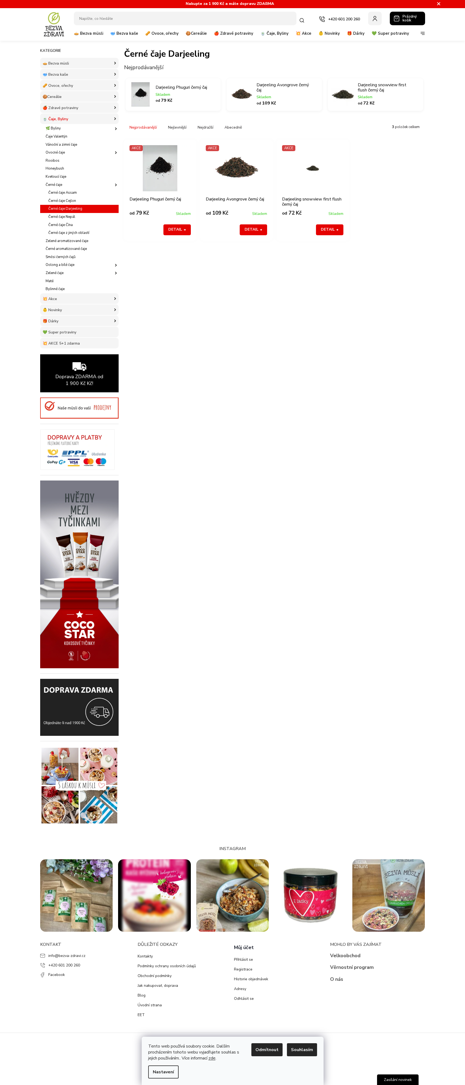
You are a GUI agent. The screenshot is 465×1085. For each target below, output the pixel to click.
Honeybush (55, 168)
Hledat (303, 20)
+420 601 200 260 (64, 965)
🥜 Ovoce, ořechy (58, 85)
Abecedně (233, 127)
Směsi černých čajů (60, 256)
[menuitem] (88, 35)
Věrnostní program (352, 967)
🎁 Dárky (50, 321)
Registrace (243, 969)
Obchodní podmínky (155, 975)
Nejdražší (205, 127)
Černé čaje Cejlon (62, 200)
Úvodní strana (150, 1005)
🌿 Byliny (53, 128)
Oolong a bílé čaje (60, 264)
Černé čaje (54, 184)
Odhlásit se (244, 998)
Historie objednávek (251, 979)
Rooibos (52, 160)
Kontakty (145, 956)
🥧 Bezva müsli (56, 63)
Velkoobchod (345, 955)
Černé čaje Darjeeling (65, 208)
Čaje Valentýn (56, 136)
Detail (175, 229)
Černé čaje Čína (60, 224)
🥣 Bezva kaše (55, 74)
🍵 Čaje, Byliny (55, 119)
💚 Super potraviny (59, 332)
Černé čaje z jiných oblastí (68, 232)
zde (212, 1058)
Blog (141, 995)
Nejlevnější (177, 127)
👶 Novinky (52, 310)
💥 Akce (50, 298)
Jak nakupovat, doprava (158, 985)
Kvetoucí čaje (56, 176)
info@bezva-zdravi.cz (67, 955)
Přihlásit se (243, 959)
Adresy (240, 988)
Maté (49, 281)
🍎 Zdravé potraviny (60, 107)
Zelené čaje (55, 273)
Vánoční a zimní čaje (61, 144)
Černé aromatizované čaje (66, 248)
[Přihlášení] (375, 18)
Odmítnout (267, 1050)
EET (141, 1014)
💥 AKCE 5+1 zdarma (61, 343)
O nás (336, 979)
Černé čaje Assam (62, 192)
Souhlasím (302, 1050)
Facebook (56, 974)
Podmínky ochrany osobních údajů (167, 966)
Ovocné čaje (55, 152)
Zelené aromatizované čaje (67, 240)
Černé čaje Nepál (61, 216)
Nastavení (163, 1072)
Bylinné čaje (55, 289)
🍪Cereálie (52, 96)
